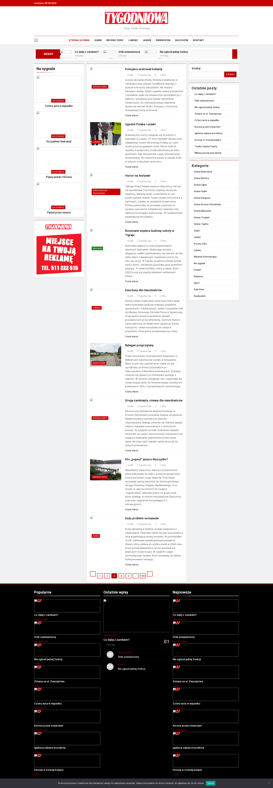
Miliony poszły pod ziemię (208, 153)
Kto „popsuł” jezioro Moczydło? (146, 459)
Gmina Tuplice (201, 224)
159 (143, 576)
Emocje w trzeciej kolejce (208, 140)
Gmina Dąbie (200, 184)
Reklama (97, 248)
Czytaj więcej (131, 115)
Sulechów (181, 40)
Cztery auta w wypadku (59, 105)
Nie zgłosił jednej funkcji (174, 51)
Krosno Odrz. (115, 40)
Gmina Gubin (99, 363)
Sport (197, 283)
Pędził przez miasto (59, 212)
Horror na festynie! (137, 175)
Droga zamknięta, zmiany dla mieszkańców (154, 400)
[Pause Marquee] (234, 54)
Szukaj (196, 68)
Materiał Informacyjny (205, 256)
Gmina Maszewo (202, 210)
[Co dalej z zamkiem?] (66, 56)
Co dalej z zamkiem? (87, 51)
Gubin (98, 40)
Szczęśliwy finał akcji (58, 141)
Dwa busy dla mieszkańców (143, 290)
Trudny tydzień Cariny (206, 146)
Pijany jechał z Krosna (59, 177)
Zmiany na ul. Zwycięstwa (208, 113)
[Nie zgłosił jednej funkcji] (151, 56)
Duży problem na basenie (142, 518)
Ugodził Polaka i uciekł (140, 124)
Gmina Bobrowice (203, 171)
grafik (130, 75)
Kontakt (198, 40)
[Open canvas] (36, 40)
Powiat (197, 269)
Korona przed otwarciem (208, 126)
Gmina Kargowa (202, 198)
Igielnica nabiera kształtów (208, 133)
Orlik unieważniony (129, 51)
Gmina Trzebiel (201, 217)
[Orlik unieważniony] (109, 56)
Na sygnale (58, 101)
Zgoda (210, 783)
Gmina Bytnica (201, 178)
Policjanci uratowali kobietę (143, 69)
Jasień (147, 40)
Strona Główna (79, 40)
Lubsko (133, 40)
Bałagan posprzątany (139, 345)
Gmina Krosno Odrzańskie (100, 191)
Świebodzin (163, 40)
